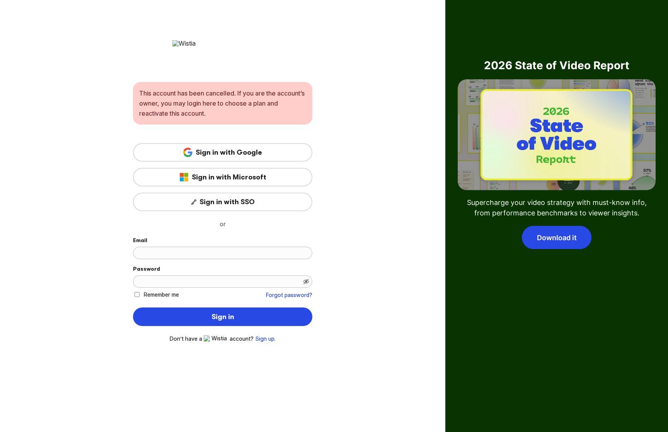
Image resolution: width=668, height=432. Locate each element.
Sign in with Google (229, 152)
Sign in (222, 317)
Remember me (161, 294)
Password (146, 269)
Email (140, 240)
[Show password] (306, 281)
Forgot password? (289, 295)
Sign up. (265, 339)
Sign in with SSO (227, 202)
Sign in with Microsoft (229, 177)
